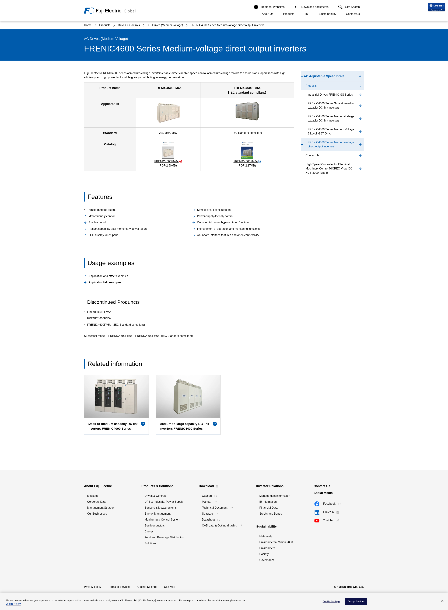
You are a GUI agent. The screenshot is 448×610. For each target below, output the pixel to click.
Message (93, 495)
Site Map (169, 586)
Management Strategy (100, 507)
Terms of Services (119, 586)
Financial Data (268, 507)
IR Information (268, 501)
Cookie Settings (147, 586)
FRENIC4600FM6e (166, 161)
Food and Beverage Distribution (164, 537)
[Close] (442, 601)
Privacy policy (92, 586)
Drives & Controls (155, 495)
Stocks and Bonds (270, 513)
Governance (267, 560)
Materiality (265, 536)
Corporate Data (96, 501)
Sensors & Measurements (161, 507)
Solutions (150, 543)
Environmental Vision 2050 (276, 542)
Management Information (274, 495)
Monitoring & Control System (162, 519)
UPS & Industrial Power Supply (164, 501)
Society (264, 554)
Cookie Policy (13, 603)
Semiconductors (155, 525)
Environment (267, 548)
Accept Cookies (356, 601)
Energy (149, 531)
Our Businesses (97, 513)
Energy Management (157, 513)
